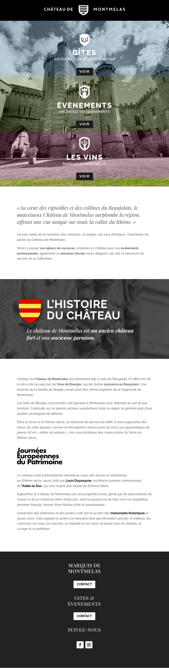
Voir (84, 72)
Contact (84, 584)
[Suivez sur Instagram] (88, 644)
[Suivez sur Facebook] (80, 644)
